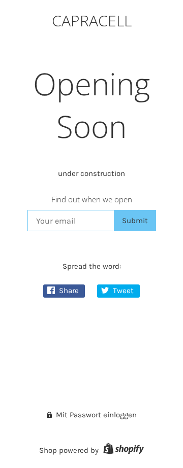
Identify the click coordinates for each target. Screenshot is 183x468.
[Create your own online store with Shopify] (122, 450)
